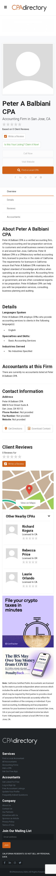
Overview (11, 191)
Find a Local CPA (30, 170)
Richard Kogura (28, 529)
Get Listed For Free (10, 782)
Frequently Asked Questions (15, 795)
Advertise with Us (10, 815)
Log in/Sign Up (9, 785)
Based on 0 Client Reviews (15, 129)
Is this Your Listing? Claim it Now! (21, 144)
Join (6, 845)
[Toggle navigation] (5, 7)
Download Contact (40, 428)
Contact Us (7, 808)
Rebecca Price (28, 552)
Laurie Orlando (28, 576)
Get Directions (15, 428)
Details (10, 200)
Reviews (11, 208)
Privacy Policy (8, 822)
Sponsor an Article (10, 818)
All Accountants (9, 761)
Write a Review (16, 136)
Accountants (13, 217)
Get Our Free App (10, 771)
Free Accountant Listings (13, 788)
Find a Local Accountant (13, 758)
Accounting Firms (10, 765)
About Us (6, 805)
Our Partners (7, 812)
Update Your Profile (10, 791)
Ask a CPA (7, 768)
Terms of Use (8, 825)
